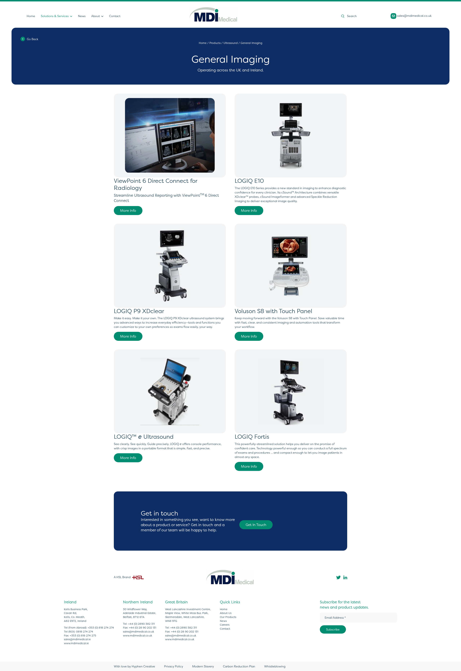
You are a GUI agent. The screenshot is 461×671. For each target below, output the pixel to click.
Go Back (32, 39)
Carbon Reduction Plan (239, 666)
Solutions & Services (55, 16)
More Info (128, 210)
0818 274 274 (84, 631)
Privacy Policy (173, 666)
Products (215, 43)
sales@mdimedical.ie (77, 639)
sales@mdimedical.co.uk (413, 16)
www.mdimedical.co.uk (137, 635)
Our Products (228, 617)
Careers (224, 625)
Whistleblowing (274, 666)
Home (31, 16)
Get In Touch (256, 524)
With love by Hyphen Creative (134, 666)
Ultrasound (230, 43)
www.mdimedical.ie (76, 643)
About (95, 16)
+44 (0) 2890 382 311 (141, 624)
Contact (114, 16)
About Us (225, 613)
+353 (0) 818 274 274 (101, 627)
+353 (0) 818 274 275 (83, 635)
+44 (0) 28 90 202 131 (142, 627)
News (82, 16)
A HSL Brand (122, 577)
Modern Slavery (203, 666)
